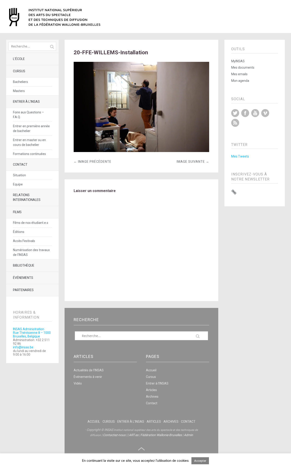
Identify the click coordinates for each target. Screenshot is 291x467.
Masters (19, 91)
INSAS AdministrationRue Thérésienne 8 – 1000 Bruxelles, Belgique (32, 332)
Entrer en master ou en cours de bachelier (29, 142)
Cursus (19, 71)
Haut (141, 449)
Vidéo (78, 383)
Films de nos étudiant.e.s (30, 223)
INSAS (54, 17)
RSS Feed (235, 123)
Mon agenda (240, 80)
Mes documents (242, 67)
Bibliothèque (23, 265)
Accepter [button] (200, 460)
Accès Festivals (24, 241)
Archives (152, 396)
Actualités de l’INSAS (89, 370)
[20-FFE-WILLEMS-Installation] (141, 151)
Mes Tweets (240, 156)
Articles (151, 390)
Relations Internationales (26, 197)
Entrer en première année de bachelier (31, 128)
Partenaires (23, 290)
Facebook (245, 113)
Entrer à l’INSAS (26, 101)
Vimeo (265, 113)
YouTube (255, 113)
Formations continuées (29, 154)
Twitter (235, 113)
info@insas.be (23, 347)
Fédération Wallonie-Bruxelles (161, 435)
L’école (19, 59)
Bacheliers (20, 82)
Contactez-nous (114, 435)
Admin (188, 435)
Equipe (18, 184)
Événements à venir (88, 377)
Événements (23, 278)
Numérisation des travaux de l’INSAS (31, 252)
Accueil (151, 370)
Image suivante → (193, 161)
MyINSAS (238, 61)
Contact (20, 164)
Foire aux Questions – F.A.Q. (28, 114)
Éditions (18, 232)
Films (17, 212)
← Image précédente (92, 161)
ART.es (133, 435)
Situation (19, 175)
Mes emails (239, 74)
